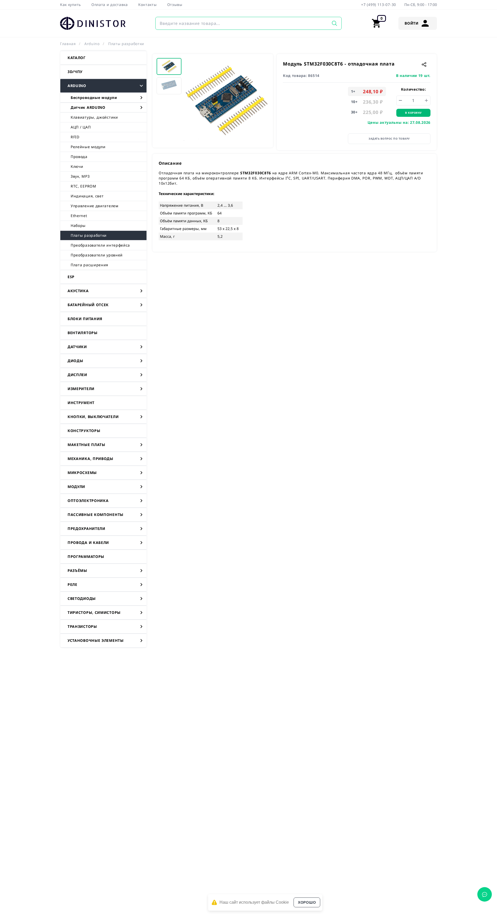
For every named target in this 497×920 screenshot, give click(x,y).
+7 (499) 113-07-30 (378, 4)
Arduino (92, 43)
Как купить (70, 4)
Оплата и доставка (109, 4)
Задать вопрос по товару (389, 138)
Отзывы (174, 4)
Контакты (147, 4)
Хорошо (307, 902)
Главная (68, 43)
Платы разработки (126, 43)
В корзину (413, 112)
